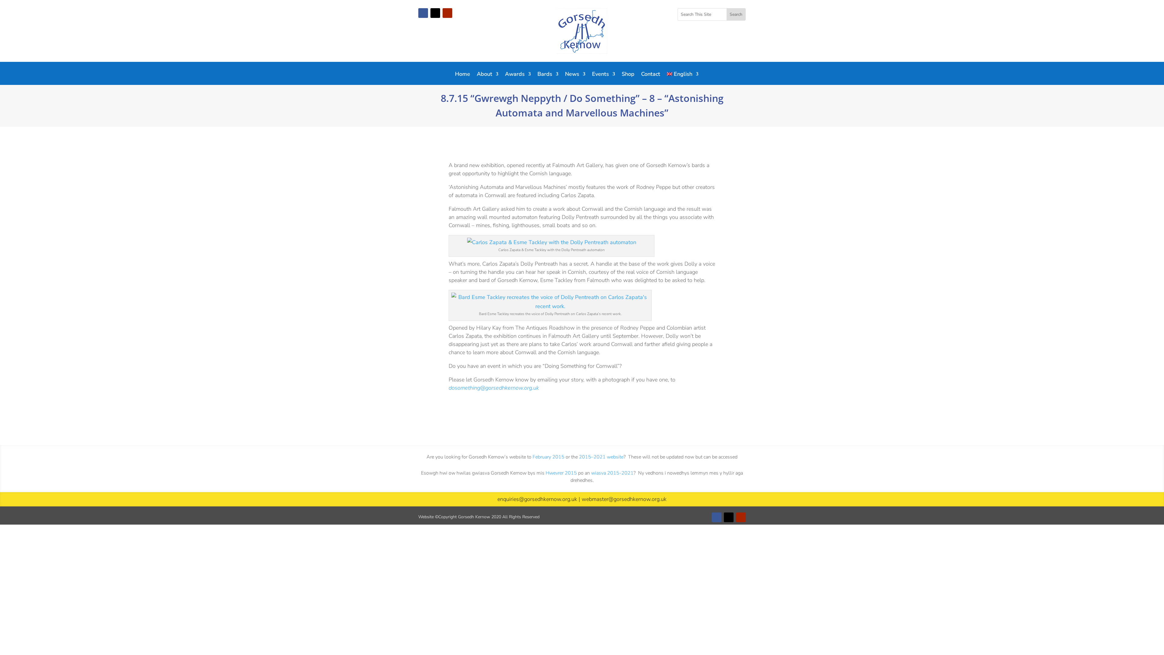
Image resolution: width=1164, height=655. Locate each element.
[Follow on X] (435, 13)
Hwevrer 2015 (561, 473)
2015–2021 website (601, 457)
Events (600, 75)
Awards (515, 75)
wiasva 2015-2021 (612, 473)
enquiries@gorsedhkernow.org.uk (537, 499)
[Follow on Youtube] (447, 13)
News (572, 75)
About (484, 75)
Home (462, 75)
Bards (544, 75)
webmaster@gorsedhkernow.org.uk (624, 499)
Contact (650, 75)
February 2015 (548, 457)
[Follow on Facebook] (423, 13)
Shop (628, 75)
